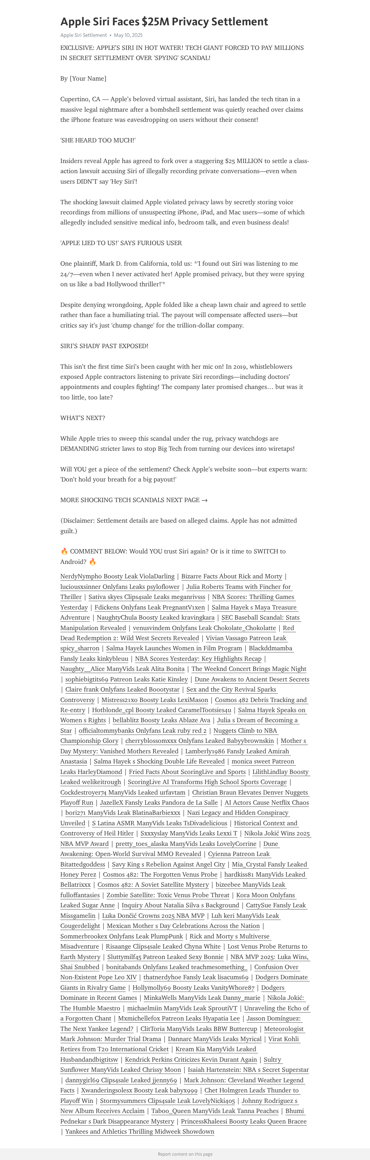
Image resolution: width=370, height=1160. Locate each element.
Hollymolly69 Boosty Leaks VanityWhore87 (193, 988)
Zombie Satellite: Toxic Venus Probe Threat (168, 895)
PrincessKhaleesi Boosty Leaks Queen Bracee (244, 1121)
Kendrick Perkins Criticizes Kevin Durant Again (191, 1059)
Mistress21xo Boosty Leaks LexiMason (155, 700)
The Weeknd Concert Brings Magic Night (249, 669)
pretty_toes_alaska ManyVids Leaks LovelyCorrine (186, 844)
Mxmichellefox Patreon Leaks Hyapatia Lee (179, 1018)
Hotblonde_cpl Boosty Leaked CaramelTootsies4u (161, 710)
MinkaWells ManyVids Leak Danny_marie (202, 998)
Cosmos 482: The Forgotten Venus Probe (160, 874)
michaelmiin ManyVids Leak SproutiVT (182, 1008)
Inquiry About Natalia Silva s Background (180, 905)
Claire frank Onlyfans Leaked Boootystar (122, 689)
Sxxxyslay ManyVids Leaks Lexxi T (189, 833)
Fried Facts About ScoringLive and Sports (187, 772)
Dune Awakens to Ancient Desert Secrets (252, 679)
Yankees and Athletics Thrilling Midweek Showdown (139, 1131)
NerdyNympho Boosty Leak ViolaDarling (117, 576)
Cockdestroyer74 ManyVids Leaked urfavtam (122, 792)
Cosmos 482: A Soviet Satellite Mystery (153, 885)
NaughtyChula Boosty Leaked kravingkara (156, 617)
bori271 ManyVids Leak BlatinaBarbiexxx (122, 813)
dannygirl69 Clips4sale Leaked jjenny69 (121, 1080)
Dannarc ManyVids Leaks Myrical (215, 1039)
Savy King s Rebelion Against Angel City (168, 864)
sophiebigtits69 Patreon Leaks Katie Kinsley (126, 679)
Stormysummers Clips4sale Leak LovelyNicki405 (167, 1101)
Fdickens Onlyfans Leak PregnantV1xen (150, 607)
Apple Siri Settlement (83, 35)
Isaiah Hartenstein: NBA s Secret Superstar (248, 1070)
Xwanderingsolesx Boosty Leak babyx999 (139, 1090)
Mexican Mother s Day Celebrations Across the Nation (183, 926)
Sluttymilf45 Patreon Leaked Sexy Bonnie (165, 957)
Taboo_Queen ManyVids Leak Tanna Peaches (215, 1111)
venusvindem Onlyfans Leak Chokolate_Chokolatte (204, 628)
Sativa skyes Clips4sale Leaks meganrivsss (147, 597)
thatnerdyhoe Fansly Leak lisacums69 (196, 977)
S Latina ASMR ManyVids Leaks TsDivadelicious (159, 823)
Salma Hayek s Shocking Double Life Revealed (159, 761)
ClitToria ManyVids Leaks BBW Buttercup (199, 1029)
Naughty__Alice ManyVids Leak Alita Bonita (122, 669)
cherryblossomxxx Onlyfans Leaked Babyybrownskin (199, 741)
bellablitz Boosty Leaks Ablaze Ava (161, 720)
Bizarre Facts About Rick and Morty (231, 576)
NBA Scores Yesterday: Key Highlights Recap (198, 659)
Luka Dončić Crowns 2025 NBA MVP (153, 916)
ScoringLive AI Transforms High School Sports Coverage (207, 782)
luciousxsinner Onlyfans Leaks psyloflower (120, 587)
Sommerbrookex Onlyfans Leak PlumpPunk (121, 936)
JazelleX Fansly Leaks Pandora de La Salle (159, 802)
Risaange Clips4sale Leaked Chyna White (163, 946)
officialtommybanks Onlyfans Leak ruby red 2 (143, 731)
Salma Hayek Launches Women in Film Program (174, 648)
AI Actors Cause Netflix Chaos (267, 802)
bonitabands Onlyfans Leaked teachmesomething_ (177, 967)
